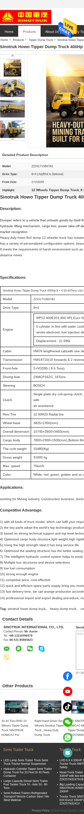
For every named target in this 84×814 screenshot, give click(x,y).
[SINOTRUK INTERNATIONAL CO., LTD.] (25, 16)
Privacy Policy (40, 810)
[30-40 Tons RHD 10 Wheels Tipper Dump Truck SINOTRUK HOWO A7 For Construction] (16, 707)
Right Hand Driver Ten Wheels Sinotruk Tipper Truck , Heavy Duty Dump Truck (49, 728)
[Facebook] (67, 676)
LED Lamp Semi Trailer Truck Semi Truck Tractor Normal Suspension (26, 762)
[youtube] (67, 691)
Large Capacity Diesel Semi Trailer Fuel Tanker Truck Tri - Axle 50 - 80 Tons (26, 784)
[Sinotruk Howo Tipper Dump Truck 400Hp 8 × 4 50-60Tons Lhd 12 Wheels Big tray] (12, 68)
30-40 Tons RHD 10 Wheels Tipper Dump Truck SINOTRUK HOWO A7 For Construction (14, 730)
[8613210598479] (67, 737)
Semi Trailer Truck (18, 750)
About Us (52, 31)
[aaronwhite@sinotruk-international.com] (67, 753)
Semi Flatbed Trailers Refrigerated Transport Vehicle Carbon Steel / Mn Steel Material (26, 796)
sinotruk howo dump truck (27, 609)
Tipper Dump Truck (41, 40)
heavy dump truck (63, 609)
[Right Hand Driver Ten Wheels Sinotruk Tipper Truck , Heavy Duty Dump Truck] (49, 707)
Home (9, 31)
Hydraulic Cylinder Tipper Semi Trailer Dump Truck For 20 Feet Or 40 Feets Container (28, 772)
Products (29, 31)
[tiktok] (67, 706)
